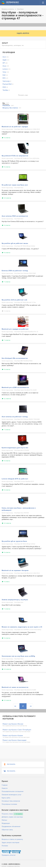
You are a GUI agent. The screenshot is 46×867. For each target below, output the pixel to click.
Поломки (5, 846)
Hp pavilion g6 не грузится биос (14, 541)
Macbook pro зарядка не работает (15, 329)
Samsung (7, 81)
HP (5, 63)
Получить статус (7, 814)
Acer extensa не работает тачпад (15, 416)
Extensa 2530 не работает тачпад (15, 270)
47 (23, 706)
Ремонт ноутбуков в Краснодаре (14, 740)
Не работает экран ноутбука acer (15, 185)
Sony (6, 72)
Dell (5, 75)
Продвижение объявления (11, 826)
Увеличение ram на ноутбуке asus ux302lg (18, 656)
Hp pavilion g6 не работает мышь (15, 243)
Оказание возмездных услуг (11, 794)
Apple (6, 60)
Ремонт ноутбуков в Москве (13, 724)
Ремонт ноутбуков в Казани (13, 735)
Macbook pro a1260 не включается (15, 387)
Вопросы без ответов (12, 108)
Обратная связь (7, 829)
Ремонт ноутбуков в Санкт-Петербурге (17, 730)
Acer (6, 57)
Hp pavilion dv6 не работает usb (14, 300)
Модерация (6, 823)
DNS (5, 87)
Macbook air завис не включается (15, 687)
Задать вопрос (23, 33)
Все (6, 103)
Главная (4, 785)
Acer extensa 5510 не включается (15, 216)
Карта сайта (6, 798)
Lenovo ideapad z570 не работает (15, 479)
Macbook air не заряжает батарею (15, 570)
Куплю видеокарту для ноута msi (15, 447)
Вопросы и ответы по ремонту (12, 839)
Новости (4, 788)
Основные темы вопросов (11, 801)
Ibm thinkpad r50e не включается (15, 358)
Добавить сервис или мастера (12, 817)
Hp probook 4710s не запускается (15, 156)
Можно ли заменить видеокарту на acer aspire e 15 (22, 627)
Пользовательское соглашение (12, 791)
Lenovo (6, 69)
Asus (6, 66)
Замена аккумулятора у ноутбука (15, 599)
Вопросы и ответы (8, 9)
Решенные (8, 105)
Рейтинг (4, 820)
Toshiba (6, 90)
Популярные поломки (9, 804)
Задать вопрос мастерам (10, 842)
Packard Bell (8, 84)
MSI (5, 78)
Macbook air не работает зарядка (15, 126)
